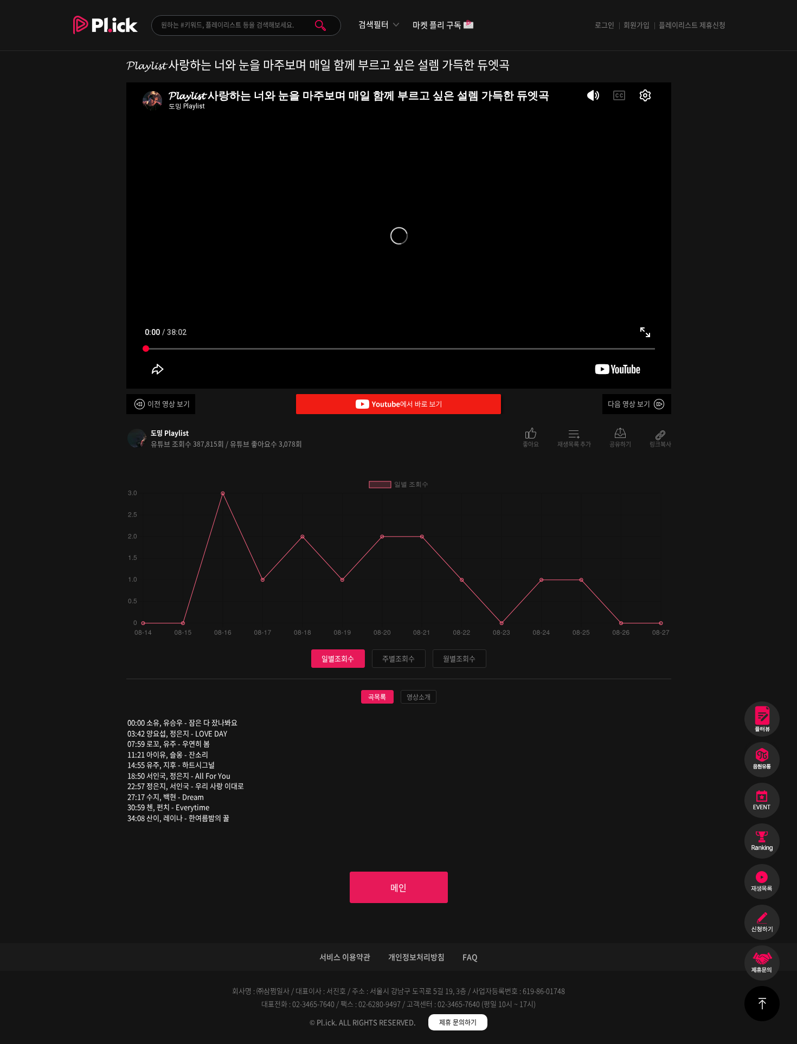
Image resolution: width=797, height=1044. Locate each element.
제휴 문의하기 (458, 1022)
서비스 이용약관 (344, 956)
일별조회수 (338, 658)
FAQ (470, 956)
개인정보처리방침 (416, 956)
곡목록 (377, 697)
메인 (398, 887)
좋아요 (531, 443)
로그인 (604, 25)
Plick (105, 33)
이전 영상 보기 (168, 403)
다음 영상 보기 (629, 403)
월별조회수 (459, 658)
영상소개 (418, 697)
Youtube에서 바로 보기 (398, 404)
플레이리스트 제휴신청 (692, 25)
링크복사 (660, 443)
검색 (320, 25)
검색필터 (373, 25)
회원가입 (637, 25)
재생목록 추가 (574, 443)
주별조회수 (398, 658)
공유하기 (620, 443)
